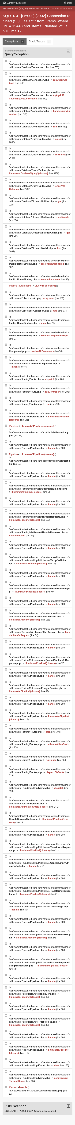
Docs (69, 3)
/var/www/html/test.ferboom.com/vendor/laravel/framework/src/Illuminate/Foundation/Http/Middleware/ (39, 560)
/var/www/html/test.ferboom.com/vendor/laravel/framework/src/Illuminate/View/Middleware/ (39, 588)
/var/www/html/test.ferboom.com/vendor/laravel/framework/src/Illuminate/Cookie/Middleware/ (39, 660)
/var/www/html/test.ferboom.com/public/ (37, 1090)
